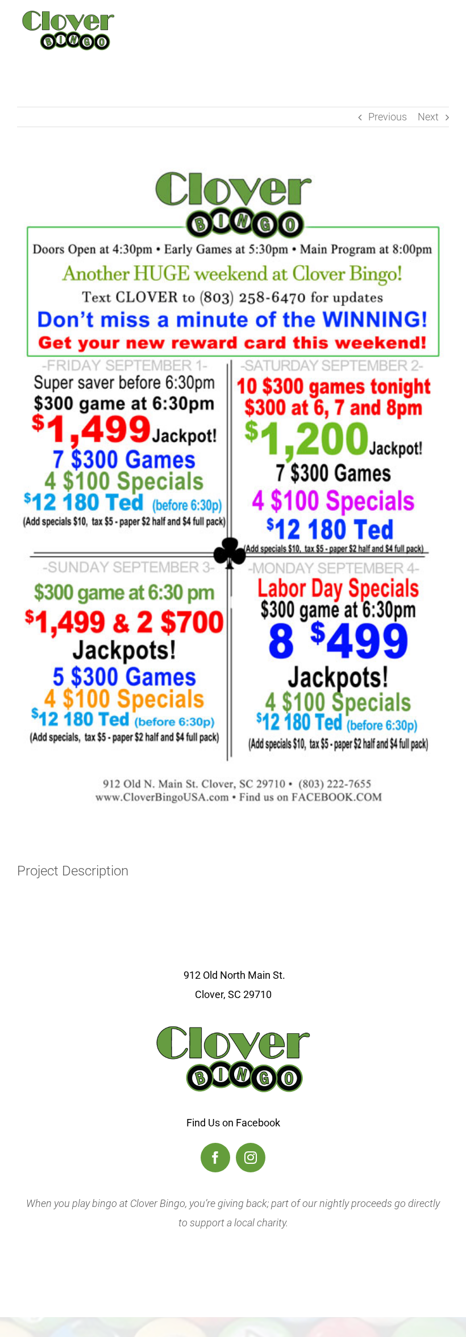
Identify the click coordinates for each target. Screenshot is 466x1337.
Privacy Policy (233, 1262)
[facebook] (215, 1157)
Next (428, 117)
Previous (387, 117)
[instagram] (250, 1157)
